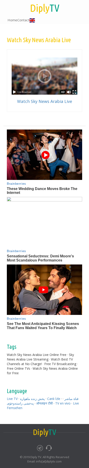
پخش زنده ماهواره (32, 398)
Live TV (12, 398)
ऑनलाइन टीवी (44, 403)
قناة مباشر (71, 398)
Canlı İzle (53, 398)
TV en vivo (63, 403)
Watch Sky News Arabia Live (44, 101)
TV (44, 8)
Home (12, 20)
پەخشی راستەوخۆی (20, 403)
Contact (23, 20)
